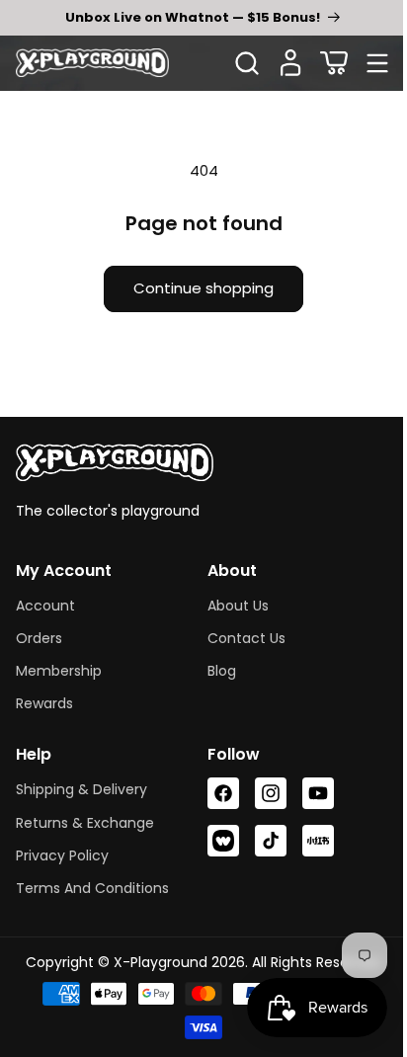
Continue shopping (196, 288)
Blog (215, 671)
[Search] (247, 63)
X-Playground (153, 962)
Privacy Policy (62, 855)
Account (45, 605)
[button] (334, 63)
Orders (39, 638)
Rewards (44, 703)
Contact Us (240, 638)
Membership (59, 671)
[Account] (290, 63)
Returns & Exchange (85, 823)
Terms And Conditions (92, 888)
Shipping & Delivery (81, 789)
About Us (231, 605)
